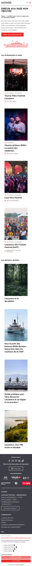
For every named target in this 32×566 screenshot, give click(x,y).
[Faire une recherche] (27, 2)
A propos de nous (7, 518)
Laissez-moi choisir (16, 557)
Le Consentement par (16, 564)
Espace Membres (7, 520)
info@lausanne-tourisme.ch (10, 502)
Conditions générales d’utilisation (13, 524)
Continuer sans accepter (6, 535)
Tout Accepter (16, 561)
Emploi (3, 522)
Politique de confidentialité (10, 527)
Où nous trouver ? (10, 508)
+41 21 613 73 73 (6, 504)
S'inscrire (17, 469)
